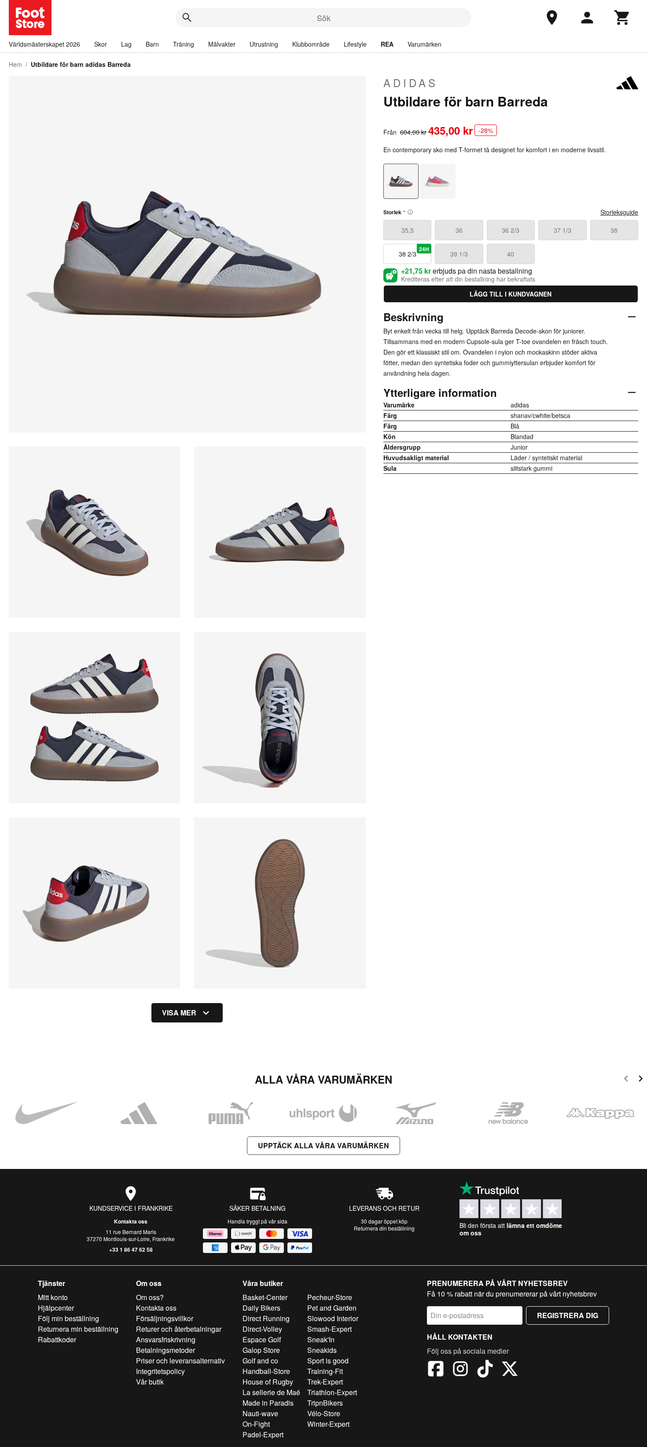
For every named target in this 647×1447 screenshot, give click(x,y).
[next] (640, 1080)
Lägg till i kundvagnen (510, 293)
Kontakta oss (130, 1221)
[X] (509, 1370)
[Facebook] (436, 1370)
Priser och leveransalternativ (180, 1360)
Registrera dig (567, 1315)
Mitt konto (53, 1297)
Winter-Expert (328, 1424)
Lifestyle (355, 44)
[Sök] (187, 17)
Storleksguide (619, 212)
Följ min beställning (68, 1318)
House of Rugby (268, 1382)
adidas (410, 83)
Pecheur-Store (329, 1297)
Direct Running (266, 1318)
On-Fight (256, 1424)
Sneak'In (321, 1339)
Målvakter (221, 44)
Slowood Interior (332, 1318)
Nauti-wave (260, 1413)
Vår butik (150, 1382)
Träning (183, 44)
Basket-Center (265, 1297)
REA (387, 44)
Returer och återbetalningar (178, 1329)
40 (510, 253)
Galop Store (261, 1350)
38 (614, 230)
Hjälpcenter (56, 1308)
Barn (152, 44)
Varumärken (424, 44)
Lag (126, 44)
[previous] (626, 1080)
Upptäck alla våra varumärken (323, 1145)
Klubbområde (311, 44)
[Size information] (410, 212)
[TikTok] (485, 1370)
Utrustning (264, 44)
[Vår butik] (552, 17)
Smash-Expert (329, 1329)
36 (459, 230)
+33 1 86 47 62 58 (131, 1249)
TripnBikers (325, 1403)
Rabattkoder (57, 1339)
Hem (15, 64)
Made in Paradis (268, 1403)
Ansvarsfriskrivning (165, 1339)
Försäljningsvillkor (164, 1318)
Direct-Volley (262, 1329)
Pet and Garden (332, 1308)
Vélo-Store (323, 1413)
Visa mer (179, 1012)
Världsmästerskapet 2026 (44, 44)
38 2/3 (414, 251)
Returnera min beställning (78, 1329)
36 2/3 (510, 230)
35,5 (407, 230)
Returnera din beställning (384, 1228)
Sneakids (322, 1350)
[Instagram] (460, 1370)
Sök (324, 17)
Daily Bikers (261, 1308)
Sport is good (328, 1360)
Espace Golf (262, 1339)
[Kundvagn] (622, 17)
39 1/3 (459, 253)
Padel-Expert (263, 1434)
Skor (100, 44)
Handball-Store (266, 1371)
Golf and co (260, 1360)
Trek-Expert (325, 1382)
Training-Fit (325, 1371)
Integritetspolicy (160, 1371)
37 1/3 (562, 230)
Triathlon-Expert (332, 1392)
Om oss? (150, 1297)
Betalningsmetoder (165, 1350)
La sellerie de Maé (271, 1392)
